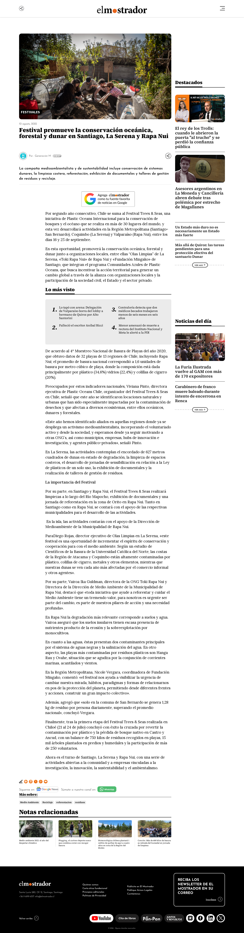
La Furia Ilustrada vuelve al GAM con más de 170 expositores (198, 371)
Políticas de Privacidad (94, 895)
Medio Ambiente (29, 802)
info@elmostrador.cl (44, 896)
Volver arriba (26, 918)
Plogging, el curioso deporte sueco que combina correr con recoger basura (75, 843)
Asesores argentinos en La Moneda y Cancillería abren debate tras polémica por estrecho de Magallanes (199, 198)
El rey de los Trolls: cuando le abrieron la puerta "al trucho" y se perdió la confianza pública (197, 137)
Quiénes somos (90, 884)
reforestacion (64, 802)
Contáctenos (133, 893)
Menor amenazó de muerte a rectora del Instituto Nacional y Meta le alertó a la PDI (141, 329)
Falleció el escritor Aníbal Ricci (81, 325)
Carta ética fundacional (94, 887)
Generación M (43, 155)
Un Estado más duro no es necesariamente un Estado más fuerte (197, 231)
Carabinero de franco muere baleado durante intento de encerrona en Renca (198, 393)
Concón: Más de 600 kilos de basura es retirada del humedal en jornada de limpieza (154, 843)
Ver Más (56, 156)
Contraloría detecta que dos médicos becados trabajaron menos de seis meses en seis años (138, 312)
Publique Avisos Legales (139, 889)
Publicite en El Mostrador (140, 886)
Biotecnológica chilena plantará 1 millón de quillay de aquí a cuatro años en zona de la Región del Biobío (114, 844)
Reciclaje (47, 802)
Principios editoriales (93, 891)
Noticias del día (193, 321)
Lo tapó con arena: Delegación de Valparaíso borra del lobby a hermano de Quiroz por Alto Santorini (81, 312)
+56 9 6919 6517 (26, 896)
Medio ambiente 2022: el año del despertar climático (34, 841)
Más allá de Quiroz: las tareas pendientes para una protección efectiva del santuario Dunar (199, 251)
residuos (80, 802)
